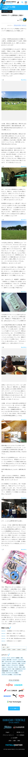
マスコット (4, 667)
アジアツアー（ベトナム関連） (12, 672)
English (7, 732)
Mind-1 (3, 669)
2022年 (24, 649)
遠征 (19, 663)
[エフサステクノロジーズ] (14, 701)
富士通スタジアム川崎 (21, 661)
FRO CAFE (21, 665)
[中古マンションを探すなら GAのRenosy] (7, 695)
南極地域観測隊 (5, 670)
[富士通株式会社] (9, 684)
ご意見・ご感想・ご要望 (14, 740)
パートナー (15, 659)
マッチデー (4, 663)
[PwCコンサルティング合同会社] (21, 690)
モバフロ (11, 670)
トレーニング (21, 659)
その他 (3, 672)
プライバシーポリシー (8, 735)
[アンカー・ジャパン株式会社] (18, 684)
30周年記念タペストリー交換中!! (14, 641)
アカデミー (8, 665)
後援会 (3, 665)
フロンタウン (14, 663)
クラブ (14, 661)
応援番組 (17, 657)
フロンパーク (10, 667)
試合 (24, 667)
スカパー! (20, 670)
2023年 (19, 649)
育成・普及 (9, 659)
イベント (24, 25)
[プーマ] (14, 695)
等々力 (9, 663)
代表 (13, 669)
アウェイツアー (17, 25)
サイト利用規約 (20, 735)
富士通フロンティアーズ (20, 669)
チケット (16, 667)
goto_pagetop (24, 732)
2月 (7, 647)
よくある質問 (14, 737)
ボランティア (8, 669)
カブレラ (23, 663)
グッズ (8, 657)
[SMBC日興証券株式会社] (11, 690)
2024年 (13, 649)
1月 (3, 647)
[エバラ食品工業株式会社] (21, 695)
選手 (3, 661)
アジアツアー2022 (17, 674)
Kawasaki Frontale (11, 2)
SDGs (20, 667)
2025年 (9, 649)
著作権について (20, 732)
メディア (12, 657)
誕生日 (15, 670)
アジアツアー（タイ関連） (7, 674)
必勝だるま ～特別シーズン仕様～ (14, 633)
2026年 (4, 649)
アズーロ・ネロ (8, 661)
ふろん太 (3, 659)
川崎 (21, 657)
